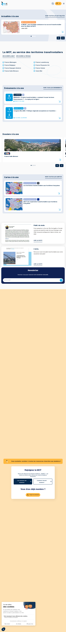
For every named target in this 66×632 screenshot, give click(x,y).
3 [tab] (33, 36)
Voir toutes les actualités (55, 16)
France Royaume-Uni (42, 65)
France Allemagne (10, 62)
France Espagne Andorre (13, 68)
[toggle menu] (64, 3)
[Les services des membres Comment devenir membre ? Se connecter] (58, 3)
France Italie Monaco (12, 71)
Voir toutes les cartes (53, 176)
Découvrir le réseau (23, 56)
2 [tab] (32, 36)
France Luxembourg (42, 62)
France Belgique (10, 65)
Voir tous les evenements (52, 87)
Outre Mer (39, 71)
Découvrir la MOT (9, 56)
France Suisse (40, 68)
